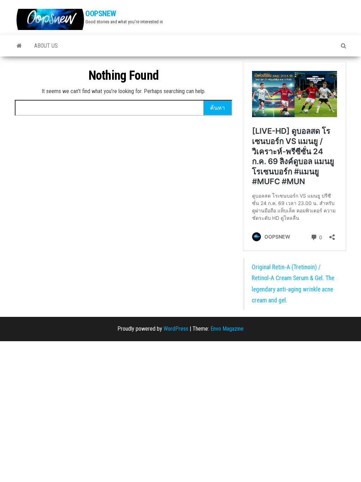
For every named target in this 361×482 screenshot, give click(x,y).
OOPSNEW (100, 13)
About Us (46, 45)
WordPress (176, 328)
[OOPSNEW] (19, 45)
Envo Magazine (227, 328)
